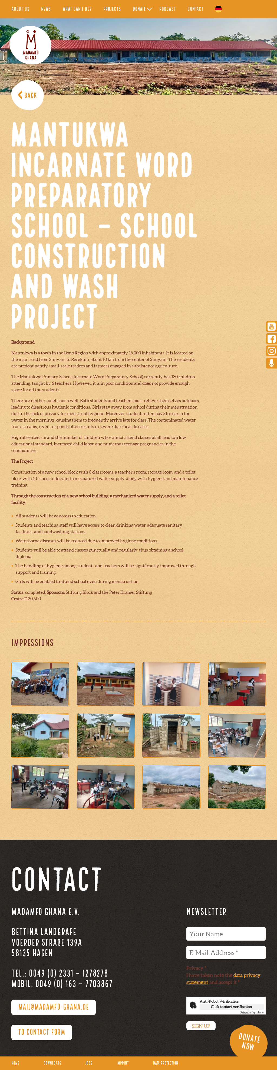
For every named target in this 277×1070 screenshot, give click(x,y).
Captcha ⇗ (252, 1012)
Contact (195, 9)
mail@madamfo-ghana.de (53, 1007)
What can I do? (77, 9)
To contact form (41, 1032)
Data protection (165, 1063)
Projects (112, 9)
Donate (139, 9)
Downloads (52, 1063)
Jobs (88, 1063)
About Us (20, 9)
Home (15, 1063)
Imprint (123, 1063)
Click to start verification (231, 1006)
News (46, 9)
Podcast (167, 9)
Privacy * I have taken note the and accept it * (223, 975)
